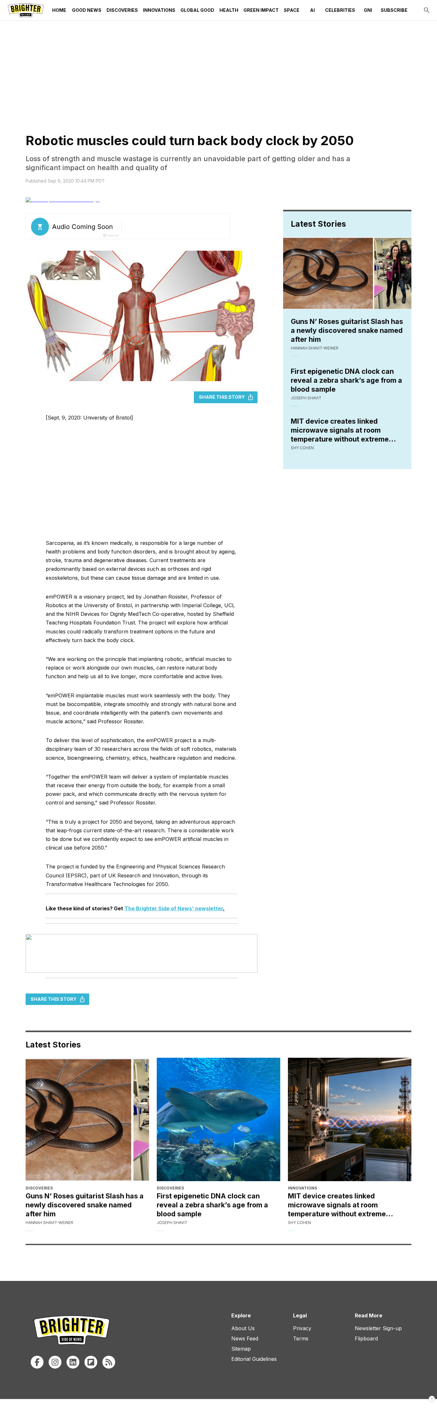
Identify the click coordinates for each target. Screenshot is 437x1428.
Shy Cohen (302, 447)
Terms (300, 1338)
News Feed (244, 1338)
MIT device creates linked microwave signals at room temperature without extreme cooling (340, 430)
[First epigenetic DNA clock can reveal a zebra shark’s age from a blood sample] (218, 1119)
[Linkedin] (73, 1362)
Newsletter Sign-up (378, 1328)
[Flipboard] (90, 1362)
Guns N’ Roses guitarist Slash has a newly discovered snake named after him (347, 330)
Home (59, 10)
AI (312, 10)
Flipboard (366, 1338)
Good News (86, 10)
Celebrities (340, 10)
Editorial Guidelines (254, 1359)
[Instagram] (55, 1362)
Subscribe (394, 10)
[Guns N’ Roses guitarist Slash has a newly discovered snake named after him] (87, 1119)
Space (291, 10)
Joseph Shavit (306, 398)
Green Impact (261, 10)
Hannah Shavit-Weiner (314, 348)
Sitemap (241, 1349)
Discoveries (122, 10)
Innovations (159, 10)
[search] (426, 10)
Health (228, 10)
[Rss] (108, 1362)
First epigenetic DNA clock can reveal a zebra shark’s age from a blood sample (346, 380)
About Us (243, 1328)
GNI (368, 10)
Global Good (197, 10)
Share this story (222, 397)
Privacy (302, 1328)
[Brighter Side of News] (26, 10)
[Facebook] (37, 1362)
